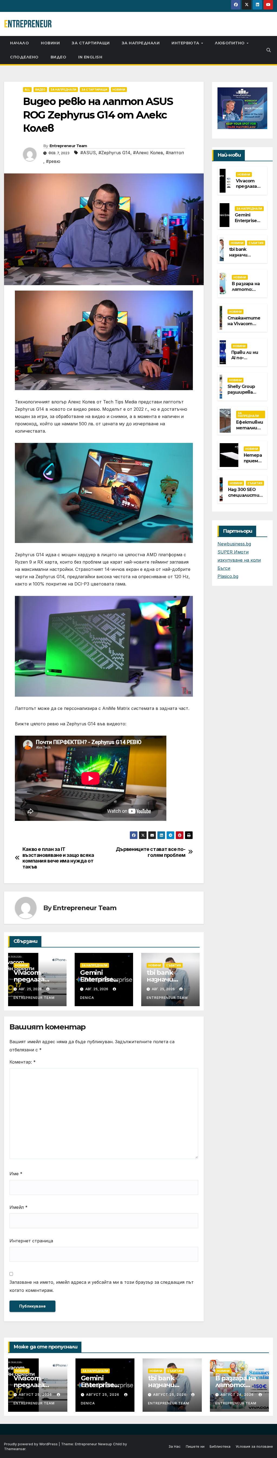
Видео (59, 57)
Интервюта (186, 43)
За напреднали (141, 43)
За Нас (175, 1446)
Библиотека (220, 1446)
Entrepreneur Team (68, 145)
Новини (50, 43)
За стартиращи (91, 43)
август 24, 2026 (237, 1395)
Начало (19, 43)
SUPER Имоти (233, 552)
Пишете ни (195, 1446)
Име (15, 1173)
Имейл (18, 1207)
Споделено (24, 57)
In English (90, 57)
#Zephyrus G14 (114, 152)
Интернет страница (31, 1240)
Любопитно (230, 43)
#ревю (53, 161)
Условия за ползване (254, 1446)
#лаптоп (175, 152)
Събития (173, 965)
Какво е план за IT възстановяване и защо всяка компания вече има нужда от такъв (58, 858)
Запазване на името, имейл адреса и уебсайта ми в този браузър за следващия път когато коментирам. (101, 1286)
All (27, 89)
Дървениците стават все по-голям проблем (151, 852)
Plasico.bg (227, 576)
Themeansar (14, 1449)
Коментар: (22, 1062)
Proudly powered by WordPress (31, 1444)
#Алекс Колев (148, 152)
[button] (268, 50)
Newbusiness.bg (234, 544)
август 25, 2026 (36, 1395)
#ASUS (88, 152)
